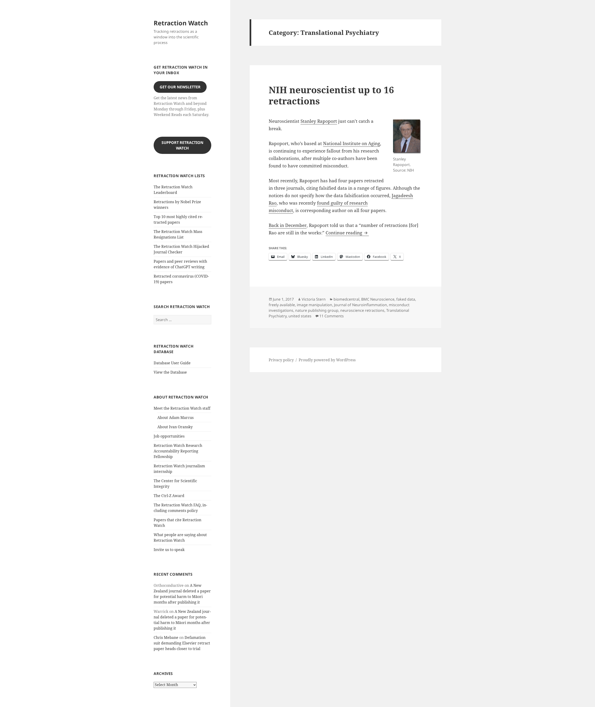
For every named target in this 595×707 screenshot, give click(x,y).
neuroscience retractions (362, 310)
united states (299, 316)
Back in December (288, 225)
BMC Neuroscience (377, 299)
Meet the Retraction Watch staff (182, 408)
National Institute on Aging (351, 143)
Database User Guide (172, 362)
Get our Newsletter (180, 87)
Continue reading (347, 233)
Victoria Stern (314, 299)
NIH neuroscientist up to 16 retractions (331, 95)
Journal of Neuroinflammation (360, 304)
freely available (282, 304)
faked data (405, 299)
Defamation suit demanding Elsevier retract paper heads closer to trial (182, 643)
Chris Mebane (166, 637)
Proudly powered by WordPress (327, 359)
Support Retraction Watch (182, 145)
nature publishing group (316, 310)
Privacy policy (281, 359)
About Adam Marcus (175, 417)
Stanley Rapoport (319, 121)
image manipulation (314, 304)
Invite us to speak (169, 549)
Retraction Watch (181, 23)
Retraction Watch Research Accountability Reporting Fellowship (178, 451)
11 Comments (331, 316)
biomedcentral (346, 299)
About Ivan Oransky (175, 426)
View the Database (170, 372)
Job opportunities (169, 436)
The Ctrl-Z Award (169, 495)
